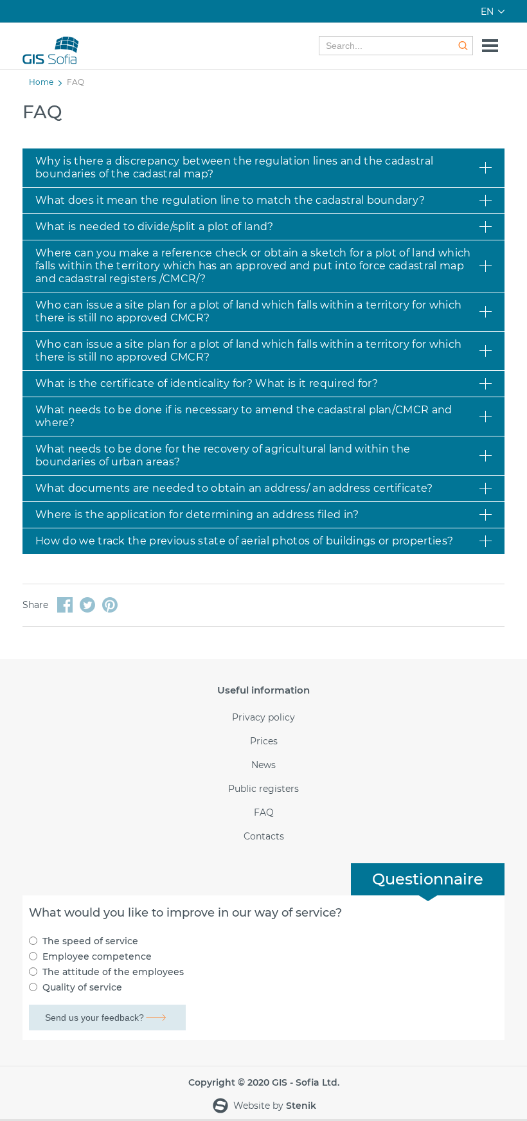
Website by (273, 1105)
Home (41, 82)
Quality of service (82, 987)
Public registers (263, 789)
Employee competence (97, 956)
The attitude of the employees (113, 972)
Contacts (264, 836)
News (263, 765)
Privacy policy (263, 717)
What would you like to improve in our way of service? (185, 913)
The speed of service (90, 941)
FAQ (264, 812)
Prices (264, 741)
